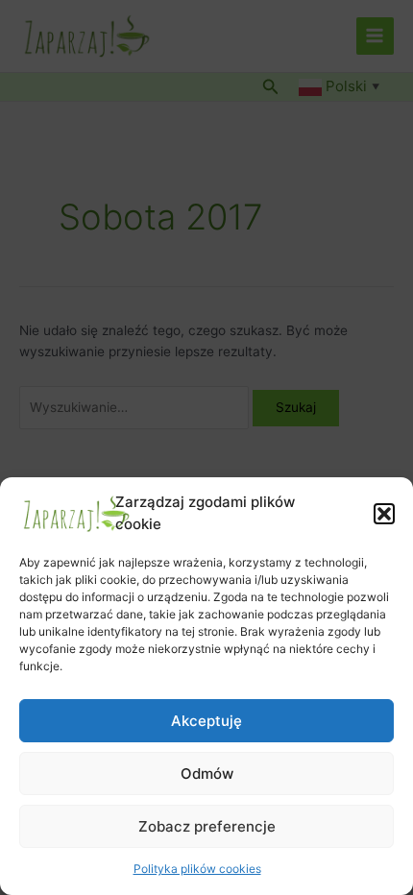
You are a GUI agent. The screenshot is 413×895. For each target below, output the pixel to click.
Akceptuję (206, 721)
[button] (384, 513)
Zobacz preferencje (207, 826)
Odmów (207, 773)
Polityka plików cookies (197, 868)
